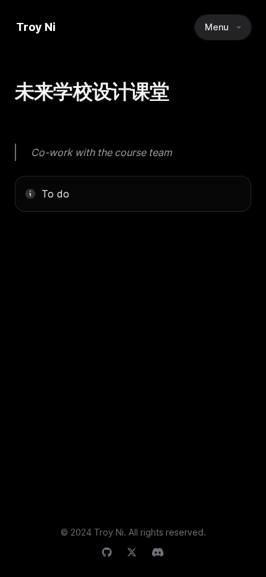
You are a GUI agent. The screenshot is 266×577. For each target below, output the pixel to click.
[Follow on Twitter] (131, 552)
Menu (217, 27)
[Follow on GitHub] (107, 552)
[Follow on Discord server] (157, 552)
